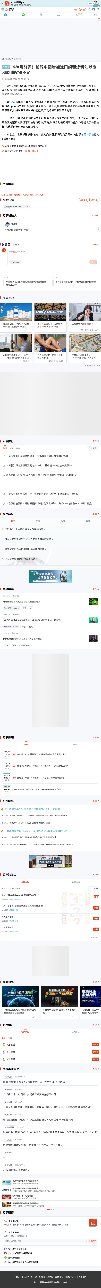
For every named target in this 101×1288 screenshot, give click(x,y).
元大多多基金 (7, 927)
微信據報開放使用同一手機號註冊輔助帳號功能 (76, 281)
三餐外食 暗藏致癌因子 (82, 323)
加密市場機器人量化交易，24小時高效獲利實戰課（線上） (38, 789)
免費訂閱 (92, 1241)
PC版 (17, 1277)
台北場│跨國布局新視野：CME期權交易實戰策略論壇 (38, 777)
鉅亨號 (34, 1277)
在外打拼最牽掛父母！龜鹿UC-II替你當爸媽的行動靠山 (16, 356)
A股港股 (8, 59)
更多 (94, 448)
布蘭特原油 (87, 134)
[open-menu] (2, 9)
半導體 (11, 1059)
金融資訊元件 (70, 1277)
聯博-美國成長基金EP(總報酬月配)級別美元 (21, 895)
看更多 (94, 215)
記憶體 (11, 1044)
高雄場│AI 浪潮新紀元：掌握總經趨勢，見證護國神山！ (39, 754)
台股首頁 (83, 200)
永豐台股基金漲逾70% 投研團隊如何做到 (26, 146)
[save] (77, 15)
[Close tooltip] (93, 21)
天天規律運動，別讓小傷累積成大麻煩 (50, 356)
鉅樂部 (42, 1277)
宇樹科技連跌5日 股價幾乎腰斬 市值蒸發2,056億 (49, 325)
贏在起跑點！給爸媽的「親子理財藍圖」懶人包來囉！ (24, 195)
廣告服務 (59, 1277)
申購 (96, 907)
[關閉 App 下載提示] (2, 3)
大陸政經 (17, 59)
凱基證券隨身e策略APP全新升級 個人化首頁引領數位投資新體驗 (16, 325)
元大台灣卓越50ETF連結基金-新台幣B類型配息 (22, 905)
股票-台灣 (14, 910)
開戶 (96, 897)
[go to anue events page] (89, 9)
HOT (14, 754)
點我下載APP (32, 150)
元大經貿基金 (7, 916)
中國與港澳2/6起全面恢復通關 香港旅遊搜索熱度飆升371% (26, 283)
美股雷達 (16, 596)
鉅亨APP (25, 1277)
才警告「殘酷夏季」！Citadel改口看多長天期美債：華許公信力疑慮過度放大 (84, 356)
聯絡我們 (82, 1277)
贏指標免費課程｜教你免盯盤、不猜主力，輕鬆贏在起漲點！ (41, 765)
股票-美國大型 (15, 899)
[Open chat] (95, 14)
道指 (12, 102)
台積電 (11, 1051)
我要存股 (93, 200)
